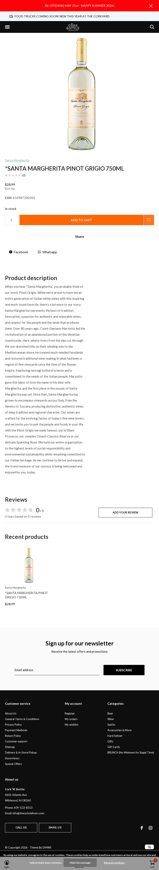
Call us (21, 827)
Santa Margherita (17, 160)
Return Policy (13, 735)
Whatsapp (49, 252)
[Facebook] (142, 827)
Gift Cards (113, 747)
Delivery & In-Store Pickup (21, 752)
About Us (10, 713)
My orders (71, 719)
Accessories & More (119, 730)
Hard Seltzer (114, 735)
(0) (23, 175)
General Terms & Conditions (22, 719)
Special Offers (13, 763)
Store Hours (12, 758)
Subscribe (124, 670)
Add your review (126, 512)
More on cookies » (114, 862)
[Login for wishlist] (149, 220)
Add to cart (81, 220)
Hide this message (80, 862)
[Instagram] (150, 827)
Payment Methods (16, 730)
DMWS (47, 847)
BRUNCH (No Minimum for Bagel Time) (130, 752)
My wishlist (71, 724)
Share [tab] (79, 236)
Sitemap (10, 747)
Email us (55, 827)
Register (70, 713)
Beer (110, 713)
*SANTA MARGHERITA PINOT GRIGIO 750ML (26, 595)
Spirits (111, 724)
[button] (8, 27)
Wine (110, 719)
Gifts (110, 741)
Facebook (21, 252)
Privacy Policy (13, 724)
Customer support (16, 741)
